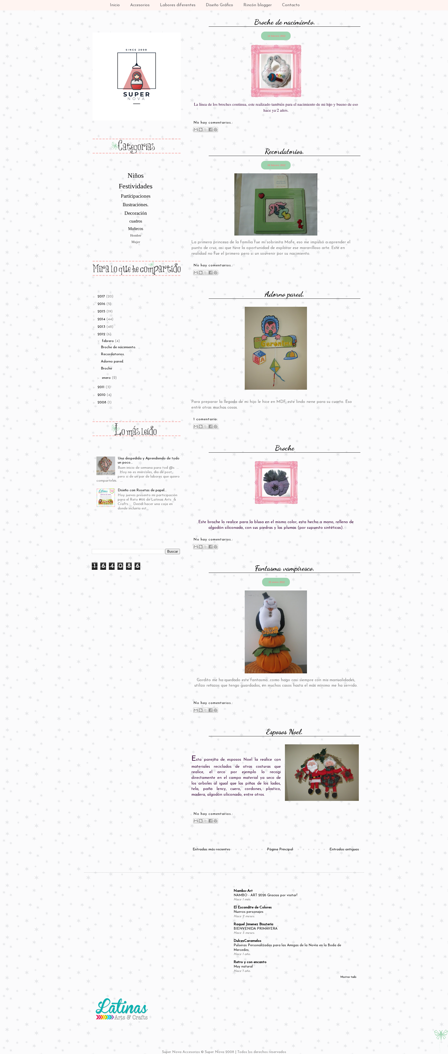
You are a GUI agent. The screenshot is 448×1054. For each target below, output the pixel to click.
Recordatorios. (284, 151)
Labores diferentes (177, 5)
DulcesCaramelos (247, 941)
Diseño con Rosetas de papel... (142, 490)
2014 (101, 319)
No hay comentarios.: (213, 123)
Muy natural (243, 966)
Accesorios (140, 5)
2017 (101, 296)
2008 (102, 402)
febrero (108, 341)
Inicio (115, 5)
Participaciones (135, 196)
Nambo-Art (243, 891)
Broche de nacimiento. (284, 21)
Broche (284, 447)
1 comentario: (205, 419)
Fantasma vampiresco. (284, 568)
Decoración (135, 213)
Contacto (291, 5)
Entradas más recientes (211, 849)
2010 (102, 395)
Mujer (135, 242)
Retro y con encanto (250, 962)
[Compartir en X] (205, 129)
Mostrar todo (348, 977)
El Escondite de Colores (253, 907)
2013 (101, 327)
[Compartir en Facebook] (210, 129)
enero (107, 378)
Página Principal (280, 849)
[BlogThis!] (200, 129)
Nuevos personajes (248, 912)
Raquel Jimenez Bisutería (253, 924)
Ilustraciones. (136, 204)
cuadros (135, 221)
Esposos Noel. (284, 731)
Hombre (135, 235)
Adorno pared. (284, 293)
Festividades (135, 186)
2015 (101, 312)
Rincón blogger (257, 5)
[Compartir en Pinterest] (215, 129)
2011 (101, 387)
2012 (101, 334)
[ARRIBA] (441, 1042)
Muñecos (135, 228)
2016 (101, 304)
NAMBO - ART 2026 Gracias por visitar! (265, 895)
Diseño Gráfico (219, 5)
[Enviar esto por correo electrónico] (195, 129)
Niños (136, 175)
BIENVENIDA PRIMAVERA (255, 928)
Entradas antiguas (344, 849)
